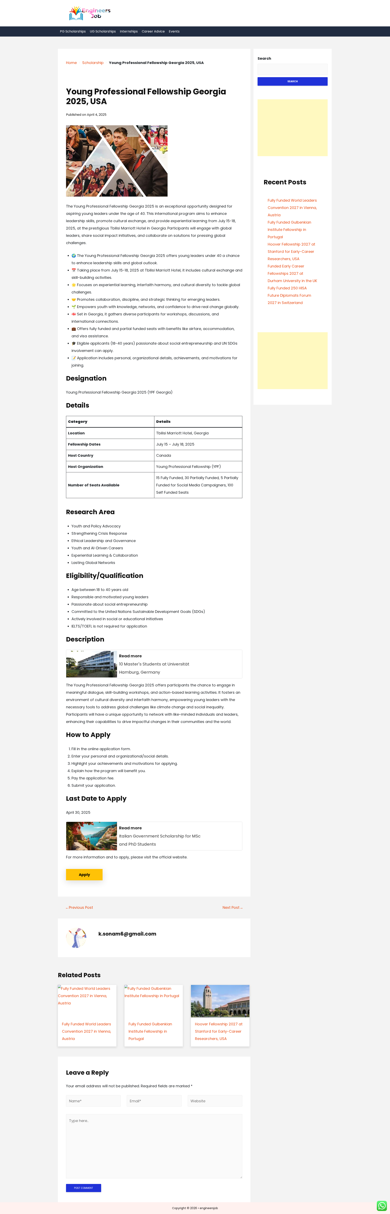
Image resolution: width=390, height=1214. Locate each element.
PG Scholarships (73, 31)
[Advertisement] (293, 127)
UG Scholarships (103, 31)
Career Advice (153, 31)
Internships (129, 31)
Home (71, 62)
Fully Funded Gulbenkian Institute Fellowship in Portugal (289, 229)
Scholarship (93, 62)
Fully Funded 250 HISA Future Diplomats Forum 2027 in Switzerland (289, 295)
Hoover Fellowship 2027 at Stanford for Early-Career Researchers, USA (291, 251)
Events (174, 31)
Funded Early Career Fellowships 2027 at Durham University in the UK (292, 273)
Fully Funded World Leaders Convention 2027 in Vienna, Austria (292, 207)
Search (264, 58)
